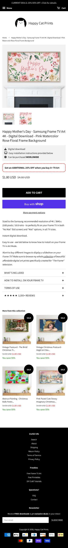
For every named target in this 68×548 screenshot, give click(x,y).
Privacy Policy (34, 459)
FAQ (34, 495)
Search (34, 439)
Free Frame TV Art (34, 473)
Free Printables (34, 477)
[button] (34, 273)
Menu (9, 8)
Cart (63, 8)
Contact (34, 499)
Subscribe (57, 520)
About (34, 443)
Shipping (34, 447)
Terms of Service (34, 455)
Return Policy (34, 451)
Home (4, 38)
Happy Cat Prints (41, 529)
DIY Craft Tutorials (34, 481)
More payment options (34, 212)
